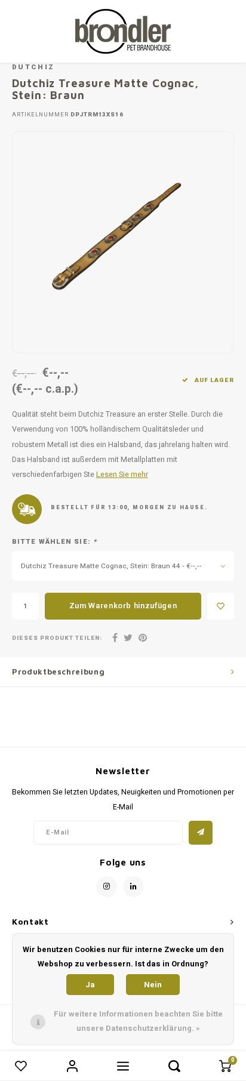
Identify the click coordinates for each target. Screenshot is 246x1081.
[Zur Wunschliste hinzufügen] (220, 606)
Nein (153, 984)
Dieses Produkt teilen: (57, 638)
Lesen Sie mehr (122, 474)
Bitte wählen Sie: (54, 542)
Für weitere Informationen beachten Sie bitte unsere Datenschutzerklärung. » (138, 1021)
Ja (90, 984)
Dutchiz (33, 67)
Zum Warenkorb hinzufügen (123, 605)
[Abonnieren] (201, 833)
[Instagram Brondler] (106, 886)
